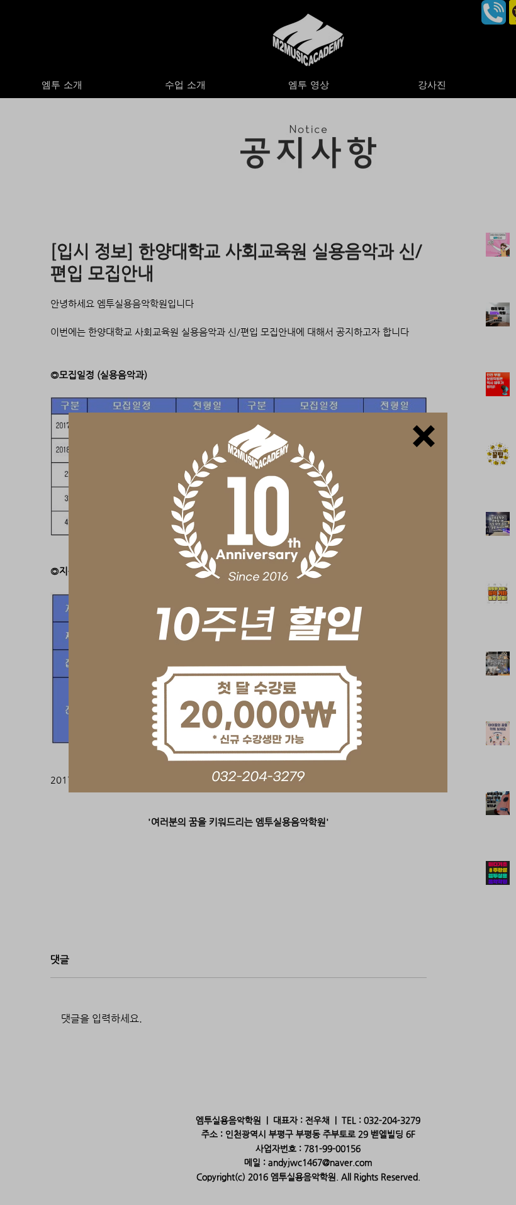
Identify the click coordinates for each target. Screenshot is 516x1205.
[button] (424, 436)
